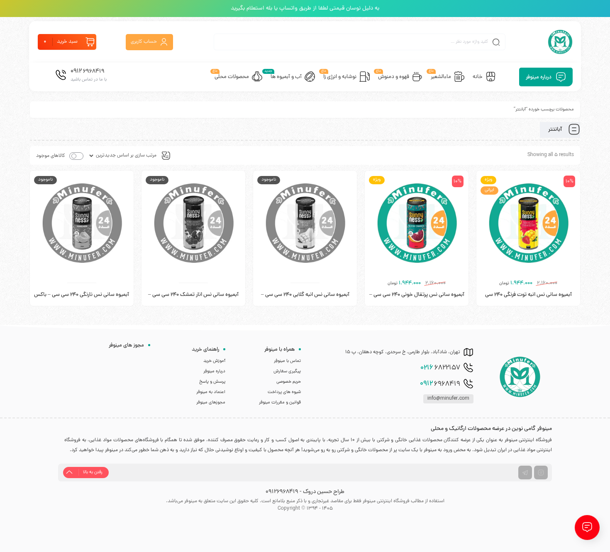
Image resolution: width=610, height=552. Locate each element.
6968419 (440, 384)
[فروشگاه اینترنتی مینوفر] (560, 41)
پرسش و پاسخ (212, 382)
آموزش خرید (214, 361)
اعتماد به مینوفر (210, 392)
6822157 (440, 368)
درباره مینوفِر (214, 371)
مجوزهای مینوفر (210, 402)
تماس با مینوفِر (287, 361)
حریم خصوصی (288, 382)
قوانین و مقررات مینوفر (280, 402)
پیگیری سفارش (287, 371)
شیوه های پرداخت (284, 392)
